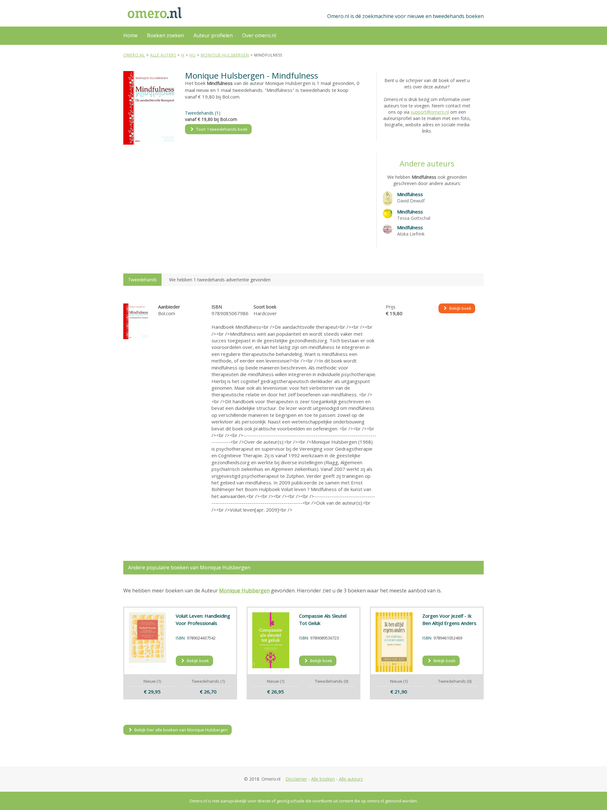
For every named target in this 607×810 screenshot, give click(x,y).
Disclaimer (296, 779)
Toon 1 (221, 129)
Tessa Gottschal (413, 218)
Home (130, 35)
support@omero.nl (430, 112)
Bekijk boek (459, 308)
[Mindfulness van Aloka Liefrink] (387, 228)
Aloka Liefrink (411, 234)
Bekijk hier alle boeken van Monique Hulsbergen (180, 730)
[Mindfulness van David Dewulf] (387, 198)
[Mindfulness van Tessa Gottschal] (387, 213)
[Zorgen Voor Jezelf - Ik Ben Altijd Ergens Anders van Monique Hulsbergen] (394, 642)
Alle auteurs (351, 779)
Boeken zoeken (165, 35)
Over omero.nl (259, 35)
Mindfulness (410, 194)
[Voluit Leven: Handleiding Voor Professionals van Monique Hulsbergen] (147, 637)
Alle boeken (323, 779)
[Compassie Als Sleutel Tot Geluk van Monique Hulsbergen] (271, 640)
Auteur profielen (213, 35)
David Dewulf (411, 201)
